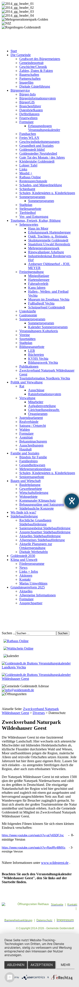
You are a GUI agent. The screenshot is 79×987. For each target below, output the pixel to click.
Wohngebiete (28, 496)
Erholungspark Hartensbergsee (49, 232)
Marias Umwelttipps (33, 583)
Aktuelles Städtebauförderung (40, 536)
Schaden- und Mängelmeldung (40, 185)
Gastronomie (28, 315)
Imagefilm (26, 82)
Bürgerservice (20, 90)
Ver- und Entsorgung (33, 216)
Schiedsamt (27, 189)
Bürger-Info (27, 94)
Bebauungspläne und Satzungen (41, 504)
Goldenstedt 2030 (23, 556)
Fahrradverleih (38, 283)
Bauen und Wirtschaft (26, 481)
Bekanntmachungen (33, 441)
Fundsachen (27, 134)
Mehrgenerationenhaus (35, 469)
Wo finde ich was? (23, 512)
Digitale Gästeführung (34, 86)
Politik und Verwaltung (27, 382)
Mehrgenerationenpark (43, 248)
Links (23, 169)
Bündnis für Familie (33, 457)
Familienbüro (28, 461)
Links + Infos (28, 571)
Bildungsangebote (31, 347)
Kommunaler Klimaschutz (37, 500)
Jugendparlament (31, 418)
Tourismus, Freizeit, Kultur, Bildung (36, 220)
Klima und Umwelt (24, 560)
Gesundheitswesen (32, 465)
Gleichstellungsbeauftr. (44, 410)
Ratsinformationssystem (44, 394)
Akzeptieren (42, 965)
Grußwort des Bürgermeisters (39, 59)
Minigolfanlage (38, 276)
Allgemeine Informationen (37, 595)
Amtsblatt (26, 437)
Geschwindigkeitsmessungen (39, 142)
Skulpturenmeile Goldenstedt (48, 240)
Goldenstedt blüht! (32, 149)
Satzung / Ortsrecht (32, 425)
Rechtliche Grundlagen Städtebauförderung (35, 522)
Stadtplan (25, 205)
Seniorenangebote (31, 477)
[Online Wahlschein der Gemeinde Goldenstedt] (18, 648)
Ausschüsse (36, 390)
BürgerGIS (27, 102)
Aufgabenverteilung (42, 406)
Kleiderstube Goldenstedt (36, 161)
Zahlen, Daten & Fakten (36, 71)
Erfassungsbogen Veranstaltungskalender (44, 128)
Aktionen (25, 575)
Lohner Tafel (28, 165)
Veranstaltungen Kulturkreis (38, 331)
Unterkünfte (27, 311)
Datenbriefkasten (31, 110)
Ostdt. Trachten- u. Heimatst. (48, 236)
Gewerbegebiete (30, 489)
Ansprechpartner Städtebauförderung (44, 532)
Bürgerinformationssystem (37, 98)
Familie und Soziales (25, 453)
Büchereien (36, 354)
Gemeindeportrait (31, 63)
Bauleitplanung (29, 485)
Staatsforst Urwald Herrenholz (49, 244)
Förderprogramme (31, 563)
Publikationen (28, 366)
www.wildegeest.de (54, 863)
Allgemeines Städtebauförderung (42, 540)
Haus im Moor (38, 228)
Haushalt (25, 449)
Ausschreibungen (31, 445)
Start (14, 51)
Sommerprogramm (32, 197)
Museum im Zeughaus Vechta (48, 299)
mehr (65, 965)
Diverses (39, 713)
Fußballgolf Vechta (41, 303)
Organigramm (37, 414)
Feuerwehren (28, 118)
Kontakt (25, 579)
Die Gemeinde (21, 55)
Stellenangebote (30, 209)
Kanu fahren (36, 287)
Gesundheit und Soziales (36, 145)
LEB (31, 351)
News (23, 567)
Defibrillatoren (29, 114)
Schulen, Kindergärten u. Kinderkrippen (47, 193)
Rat (21, 386)
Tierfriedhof (27, 212)
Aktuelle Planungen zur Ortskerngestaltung (35, 546)
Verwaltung (27, 398)
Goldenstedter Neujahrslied (38, 153)
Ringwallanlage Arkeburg (46, 252)
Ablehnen (15, 965)
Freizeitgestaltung (31, 272)
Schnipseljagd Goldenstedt (46, 307)
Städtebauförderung (24, 516)
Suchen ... (9, 633)
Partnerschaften (30, 78)
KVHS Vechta (38, 358)
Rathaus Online (30, 177)
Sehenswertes (28, 224)
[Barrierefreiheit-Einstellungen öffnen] (72, 501)
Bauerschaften (29, 74)
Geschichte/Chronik (33, 67)
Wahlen (24, 429)
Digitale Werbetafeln (33, 552)
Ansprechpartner (30, 603)
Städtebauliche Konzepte (36, 508)
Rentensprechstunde (33, 181)
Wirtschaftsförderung (33, 492)
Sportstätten (27, 339)
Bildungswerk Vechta (43, 362)
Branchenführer (30, 106)
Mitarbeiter (35, 402)
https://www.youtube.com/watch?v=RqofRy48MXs (33, 847)
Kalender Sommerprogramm (48, 327)
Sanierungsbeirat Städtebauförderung (44, 528)
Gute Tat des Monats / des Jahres (42, 157)
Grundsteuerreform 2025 (28, 587)
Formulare (26, 122)
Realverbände (28, 422)
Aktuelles (25, 591)
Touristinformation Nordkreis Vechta (44, 378)
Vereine (24, 335)
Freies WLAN (29, 138)
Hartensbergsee (38, 280)
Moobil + (25, 173)
